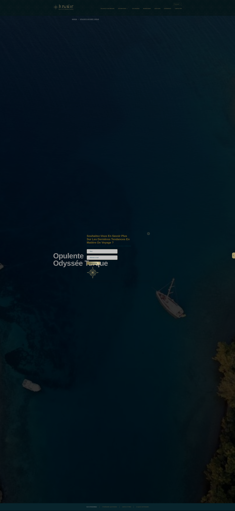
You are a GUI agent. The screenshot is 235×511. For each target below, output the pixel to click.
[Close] (148, 233)
